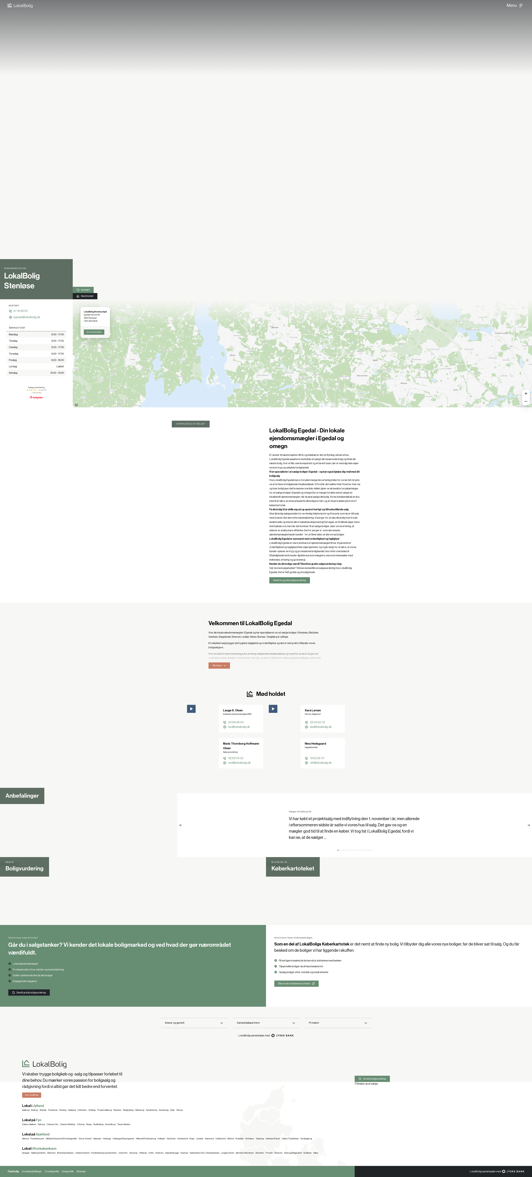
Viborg (179, 1110)
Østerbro (259, 1153)
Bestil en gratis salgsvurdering (289, 580)
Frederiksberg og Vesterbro (104, 1153)
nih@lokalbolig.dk (321, 762)
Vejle (172, 1110)
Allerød (25, 1139)
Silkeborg (139, 1110)
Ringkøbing (128, 1110)
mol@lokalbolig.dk (239, 762)
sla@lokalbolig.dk (321, 726)
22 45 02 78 (317, 722)
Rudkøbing (98, 1124)
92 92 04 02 (235, 758)
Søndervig (163, 1110)
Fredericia (52, 1110)
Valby (315, 1153)
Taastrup (260, 1139)
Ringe (89, 1124)
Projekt (269, 1153)
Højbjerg (72, 1110)
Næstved (209, 1139)
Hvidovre (159, 1153)
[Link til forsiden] (16, 5)
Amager (26, 1153)
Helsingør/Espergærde (123, 1139)
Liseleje (199, 1139)
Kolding (92, 1110)
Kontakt (85, 290)
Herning (62, 1110)
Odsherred (220, 1139)
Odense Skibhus (67, 1124)
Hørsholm (171, 1139)
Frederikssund (37, 1139)
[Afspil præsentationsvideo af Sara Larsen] (273, 709)
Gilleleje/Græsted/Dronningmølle (61, 1139)
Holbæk (161, 1139)
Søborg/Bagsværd (293, 1153)
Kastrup (184, 1153)
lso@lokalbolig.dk (239, 726)
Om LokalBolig (31, 1095)
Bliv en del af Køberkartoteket (294, 983)
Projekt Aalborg (104, 1110)
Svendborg (110, 1124)
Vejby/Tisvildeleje (290, 1139)
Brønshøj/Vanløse (65, 1153)
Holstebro (82, 1110)
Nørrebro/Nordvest (245, 1153)
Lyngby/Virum (227, 1153)
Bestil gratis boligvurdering (31, 992)
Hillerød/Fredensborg (146, 1139)
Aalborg (26, 1110)
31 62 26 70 (317, 758)
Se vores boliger (94, 332)
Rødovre (278, 1153)
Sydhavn (307, 1153)
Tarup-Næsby (123, 1124)
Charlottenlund (82, 1153)
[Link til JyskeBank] (282, 1035)
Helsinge (107, 1139)
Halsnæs (97, 1139)
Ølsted (230, 1139)
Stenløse (249, 1139)
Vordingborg (306, 1139)
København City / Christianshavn (204, 1153)
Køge (192, 1139)
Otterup (81, 1124)
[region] (302, 353)
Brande (43, 1110)
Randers (117, 1110)
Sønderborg (151, 1110)
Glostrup (133, 1153)
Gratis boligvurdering (374, 1079)
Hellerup (143, 1153)
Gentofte (123, 1153)
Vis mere (217, 665)
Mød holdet (87, 296)
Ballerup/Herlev (38, 1153)
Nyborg (41, 1124)
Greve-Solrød (85, 1139)
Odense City (52, 1124)
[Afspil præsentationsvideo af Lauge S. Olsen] (191, 709)
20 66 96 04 (236, 722)
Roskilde (240, 1139)
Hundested (182, 1139)
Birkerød (51, 1153)
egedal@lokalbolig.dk (26, 317)
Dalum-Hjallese (29, 1124)
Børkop (34, 1110)
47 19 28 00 (20, 311)
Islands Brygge (172, 1153)
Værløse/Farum (273, 1139)
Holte (151, 1153)
